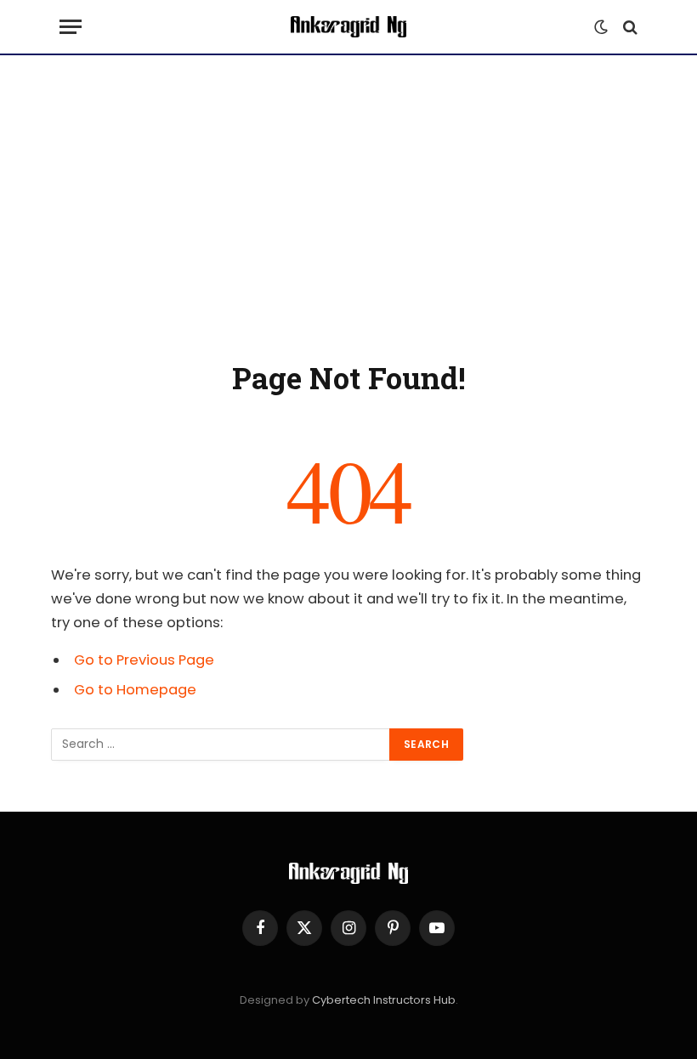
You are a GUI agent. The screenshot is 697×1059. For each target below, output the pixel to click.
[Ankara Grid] (348, 27)
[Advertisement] (348, 204)
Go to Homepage (135, 689)
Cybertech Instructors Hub (384, 1000)
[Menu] (71, 27)
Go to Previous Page (144, 660)
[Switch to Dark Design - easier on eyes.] (601, 27)
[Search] (629, 27)
